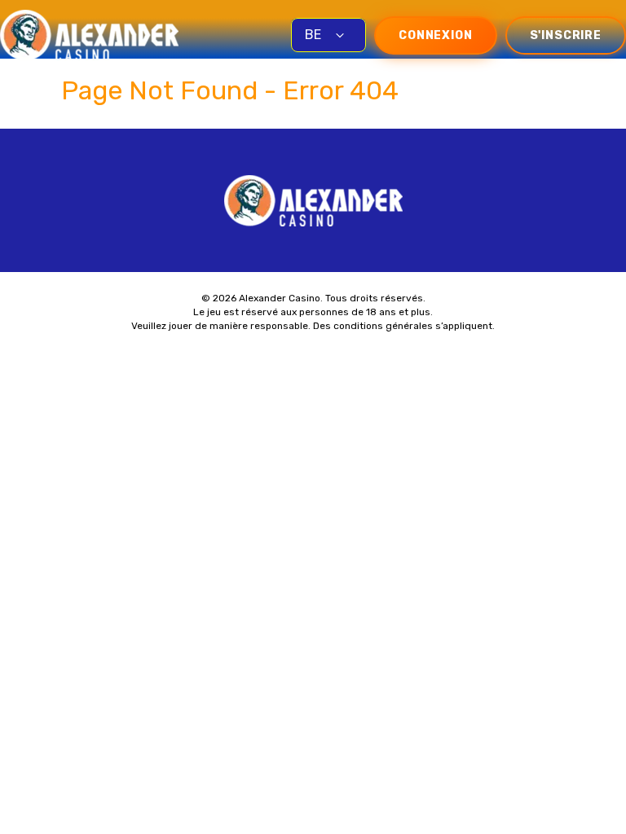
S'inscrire (566, 35)
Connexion (436, 35)
